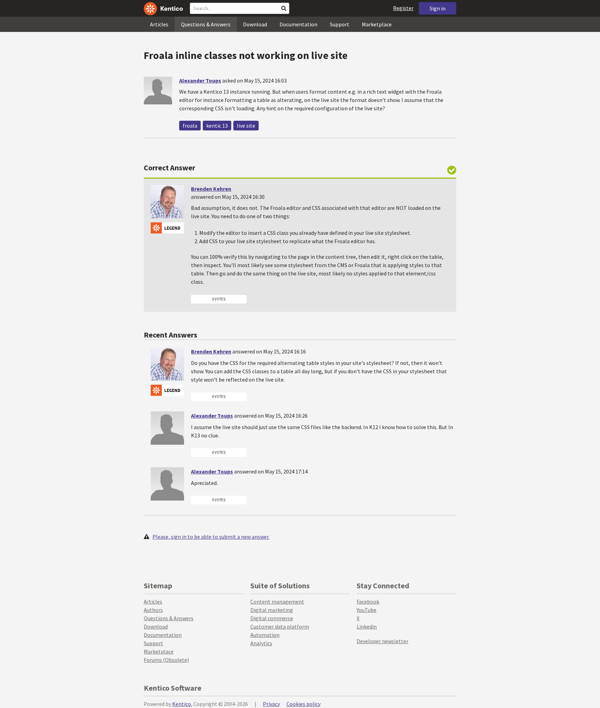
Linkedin (367, 626)
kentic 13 (217, 125)
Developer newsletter (382, 641)
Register (403, 8)
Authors (153, 609)
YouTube (366, 609)
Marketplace (377, 24)
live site (246, 125)
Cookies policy (303, 703)
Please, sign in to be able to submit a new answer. (210, 536)
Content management (277, 601)
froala (190, 125)
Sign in (437, 8)
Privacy (271, 703)
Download (255, 24)
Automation (265, 634)
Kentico (181, 703)
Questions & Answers (206, 24)
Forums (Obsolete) (166, 659)
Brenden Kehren (211, 188)
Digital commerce (271, 618)
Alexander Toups (200, 80)
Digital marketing (271, 609)
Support (339, 24)
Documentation (298, 24)
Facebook (368, 601)
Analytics (261, 643)
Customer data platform (279, 626)
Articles (159, 24)
